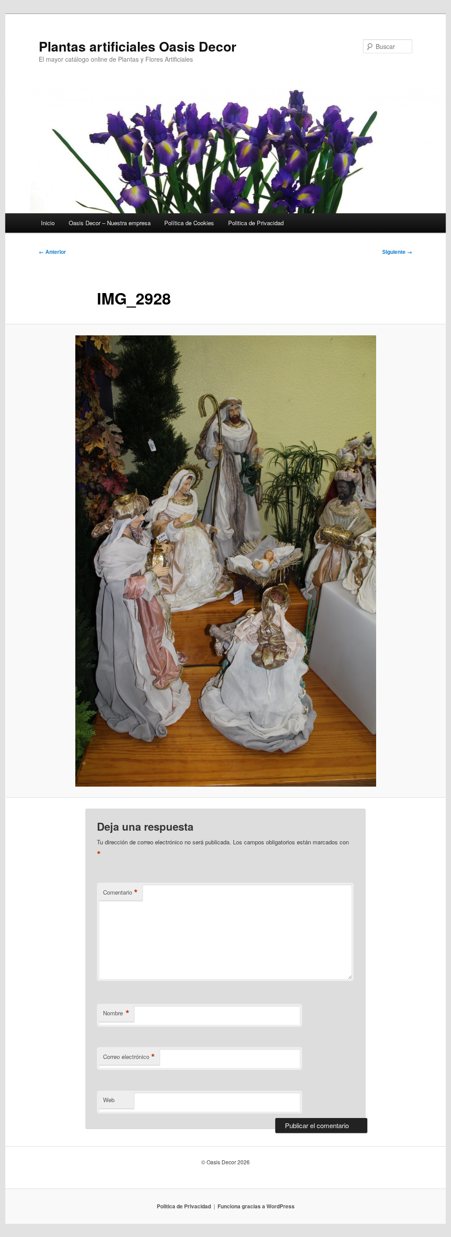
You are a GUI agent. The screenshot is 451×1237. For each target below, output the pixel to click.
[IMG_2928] (225, 561)
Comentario (120, 892)
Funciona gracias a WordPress (256, 1206)
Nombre (116, 1013)
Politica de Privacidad (256, 223)
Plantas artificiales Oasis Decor (138, 46)
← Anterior (52, 252)
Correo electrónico (129, 1057)
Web (109, 1100)
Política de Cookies (189, 223)
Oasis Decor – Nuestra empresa (110, 223)
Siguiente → (397, 252)
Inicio (48, 223)
